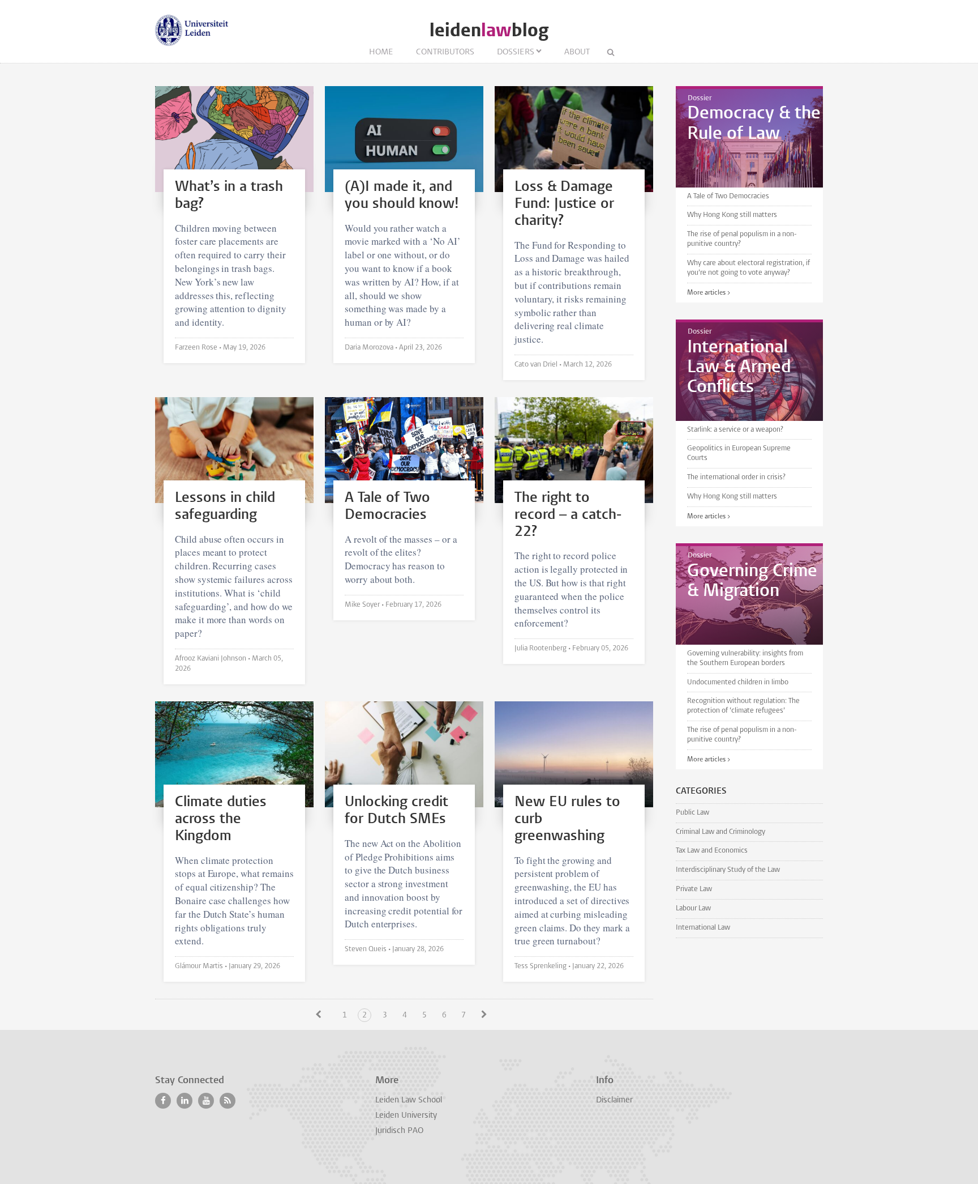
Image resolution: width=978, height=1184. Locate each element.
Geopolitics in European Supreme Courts (739, 453)
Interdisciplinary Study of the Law (728, 870)
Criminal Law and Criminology (720, 832)
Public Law (692, 812)
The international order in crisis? (736, 477)
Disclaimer (614, 1100)
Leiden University (406, 1115)
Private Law (694, 889)
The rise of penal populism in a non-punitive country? (742, 239)
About (577, 52)
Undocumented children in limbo (737, 682)
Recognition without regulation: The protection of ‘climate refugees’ (743, 705)
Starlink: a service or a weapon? (735, 429)
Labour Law (693, 908)
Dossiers (515, 52)
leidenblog (489, 30)
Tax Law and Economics (712, 850)
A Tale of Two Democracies (728, 196)
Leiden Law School (408, 1100)
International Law (703, 927)
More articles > (708, 292)
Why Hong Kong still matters (732, 215)
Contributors (445, 52)
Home (381, 52)
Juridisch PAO (399, 1131)
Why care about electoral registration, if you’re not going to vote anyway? (748, 267)
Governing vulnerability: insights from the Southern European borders (745, 658)
